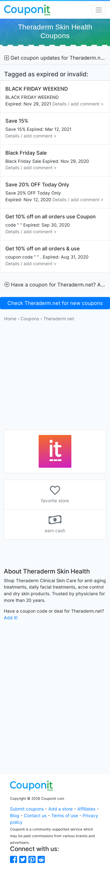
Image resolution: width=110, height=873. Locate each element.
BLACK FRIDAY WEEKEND (54, 96)
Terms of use (64, 815)
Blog (14, 815)
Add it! (11, 617)
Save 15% (38, 128)
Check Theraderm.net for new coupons (55, 303)
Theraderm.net (58, 318)
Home (10, 318)
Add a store (60, 809)
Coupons (29, 318)
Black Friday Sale (47, 160)
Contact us (35, 815)
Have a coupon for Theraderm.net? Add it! (59, 285)
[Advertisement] (55, 377)
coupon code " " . (47, 256)
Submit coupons (27, 809)
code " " (50, 224)
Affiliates (86, 809)
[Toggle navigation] (99, 10)
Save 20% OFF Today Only (54, 192)
